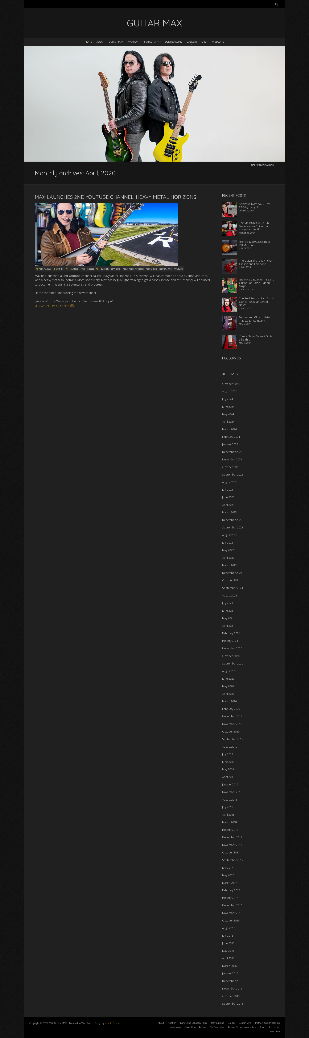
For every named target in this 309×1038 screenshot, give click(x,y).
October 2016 (230, 920)
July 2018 (227, 807)
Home (88, 41)
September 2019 (232, 739)
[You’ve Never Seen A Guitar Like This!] (229, 337)
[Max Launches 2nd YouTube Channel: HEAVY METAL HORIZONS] (106, 205)
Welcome (218, 41)
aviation (105, 268)
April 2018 (228, 815)
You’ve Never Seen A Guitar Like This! (256, 337)
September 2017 (232, 860)
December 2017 (232, 837)
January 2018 (230, 830)
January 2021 (230, 641)
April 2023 (228, 505)
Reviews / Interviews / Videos (242, 1027)
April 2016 (228, 958)
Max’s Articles (217, 1027)
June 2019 (228, 762)
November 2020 (232, 648)
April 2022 (228, 558)
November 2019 (232, 724)
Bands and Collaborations (193, 1022)
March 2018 (229, 822)
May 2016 (228, 951)
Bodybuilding (173, 41)
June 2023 (228, 497)
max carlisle (151, 268)
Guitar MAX (116, 41)
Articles (74, 268)
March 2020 (229, 701)
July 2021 (227, 603)
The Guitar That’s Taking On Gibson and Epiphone (256, 262)
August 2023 (229, 482)
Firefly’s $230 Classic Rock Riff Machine (254, 243)
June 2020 (228, 678)
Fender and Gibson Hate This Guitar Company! (254, 318)
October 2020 (230, 656)
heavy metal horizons (133, 268)
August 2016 (229, 928)
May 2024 (228, 414)
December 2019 (232, 716)
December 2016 (232, 905)
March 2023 (229, 512)
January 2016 (230, 973)
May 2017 (228, 875)
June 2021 (228, 610)
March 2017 (229, 883)
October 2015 (230, 996)
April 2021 (228, 626)
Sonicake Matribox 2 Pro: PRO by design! (254, 205)
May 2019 (228, 769)
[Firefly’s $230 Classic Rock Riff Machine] (229, 243)
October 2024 (230, 384)
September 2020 (232, 663)
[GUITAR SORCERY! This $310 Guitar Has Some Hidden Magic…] (229, 281)
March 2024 (229, 429)
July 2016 (227, 935)
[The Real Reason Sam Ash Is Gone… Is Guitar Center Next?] (229, 299)
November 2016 (232, 913)
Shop (204, 41)
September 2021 (232, 588)
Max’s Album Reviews (195, 1027)
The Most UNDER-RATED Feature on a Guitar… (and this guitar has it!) (255, 226)
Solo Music (274, 1027)
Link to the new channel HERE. (55, 305)
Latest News (175, 1027)
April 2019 (228, 777)
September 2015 (232, 1003)
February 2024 (231, 437)
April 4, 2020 (45, 268)
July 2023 (227, 489)
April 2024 (228, 421)
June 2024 (228, 406)
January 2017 (230, 898)
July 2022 (227, 542)
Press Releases (87, 268)
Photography (152, 41)
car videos (115, 268)
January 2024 (230, 444)
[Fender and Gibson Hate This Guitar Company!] (229, 318)
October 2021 (230, 580)
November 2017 (232, 845)
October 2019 (230, 731)
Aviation (133, 41)
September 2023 (232, 474)
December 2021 (232, 573)
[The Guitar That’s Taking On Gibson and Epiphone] (229, 262)
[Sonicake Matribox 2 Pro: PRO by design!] (229, 205)
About (100, 41)
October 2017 (230, 852)
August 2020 (229, 671)
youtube (178, 268)
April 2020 (228, 694)
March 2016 (229, 966)
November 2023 (232, 459)
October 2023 (230, 467)
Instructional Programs (267, 1022)
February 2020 (231, 709)
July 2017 (227, 867)
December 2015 (232, 981)
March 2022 (229, 565)
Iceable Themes (112, 1023)
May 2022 (228, 550)
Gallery (192, 41)
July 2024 (227, 399)
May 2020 (228, 686)
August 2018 (229, 799)
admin (59, 268)
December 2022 (232, 520)
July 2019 (227, 754)
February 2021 (231, 633)
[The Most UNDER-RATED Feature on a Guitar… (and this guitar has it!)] (229, 224)
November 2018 (232, 792)
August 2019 (229, 746)
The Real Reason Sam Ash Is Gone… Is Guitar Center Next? (256, 301)
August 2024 (229, 391)
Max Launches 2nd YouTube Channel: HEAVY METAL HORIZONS (115, 197)
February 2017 (231, 890)
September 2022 (232, 527)
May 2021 (228, 618)
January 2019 (230, 784)
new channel (165, 268)
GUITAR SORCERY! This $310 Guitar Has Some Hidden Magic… (256, 283)
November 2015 (232, 988)
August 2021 (229, 595)
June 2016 (228, 943)
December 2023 (232, 452)
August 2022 (229, 535)
